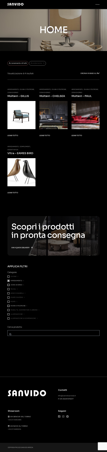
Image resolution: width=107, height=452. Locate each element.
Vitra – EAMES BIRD (20, 153)
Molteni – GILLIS (18, 96)
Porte (13, 301)
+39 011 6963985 (14, 420)
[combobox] (90, 73)
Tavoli (13, 289)
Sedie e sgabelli (17, 293)
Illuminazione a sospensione (23, 318)
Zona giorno (12, 92)
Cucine (14, 276)
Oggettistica (12, 150)
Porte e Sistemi (17, 297)
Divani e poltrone (27, 89)
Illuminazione (17, 314)
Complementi (25, 146)
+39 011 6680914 (14, 429)
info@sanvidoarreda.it (67, 396)
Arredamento (13, 89)
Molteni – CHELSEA (52, 96)
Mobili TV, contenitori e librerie (24, 310)
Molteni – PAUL (82, 96)
